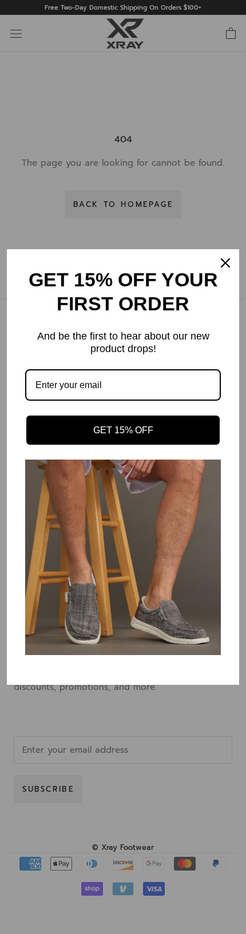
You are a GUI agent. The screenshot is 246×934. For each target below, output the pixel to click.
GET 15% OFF (123, 430)
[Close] (225, 263)
